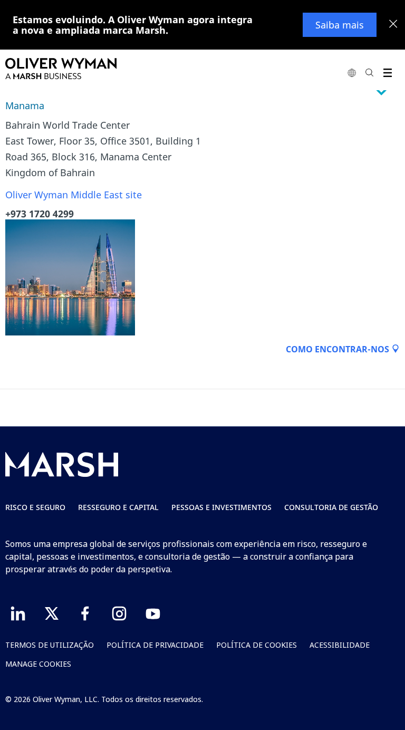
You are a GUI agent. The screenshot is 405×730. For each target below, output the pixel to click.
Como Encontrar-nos (338, 349)
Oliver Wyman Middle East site (73, 194)
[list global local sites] (351, 72)
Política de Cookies (256, 645)
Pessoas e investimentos (221, 507)
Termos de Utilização (49, 645)
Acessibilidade (340, 645)
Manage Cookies (38, 664)
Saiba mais (339, 24)
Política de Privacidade (155, 645)
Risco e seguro (35, 507)
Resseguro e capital (118, 507)
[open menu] (387, 72)
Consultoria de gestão (331, 507)
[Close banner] (393, 25)
